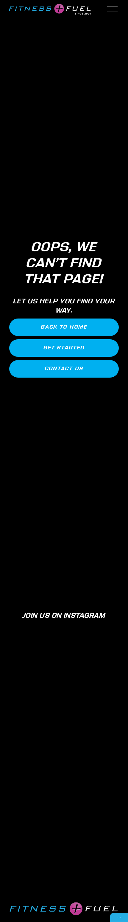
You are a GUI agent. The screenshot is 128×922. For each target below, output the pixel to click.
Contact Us (64, 368)
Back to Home (64, 327)
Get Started (64, 348)
